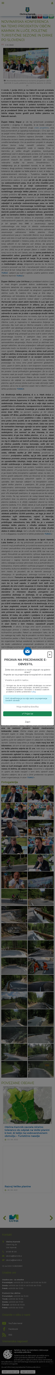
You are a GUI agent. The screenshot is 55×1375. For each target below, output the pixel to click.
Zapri (27, 722)
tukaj (33, 692)
